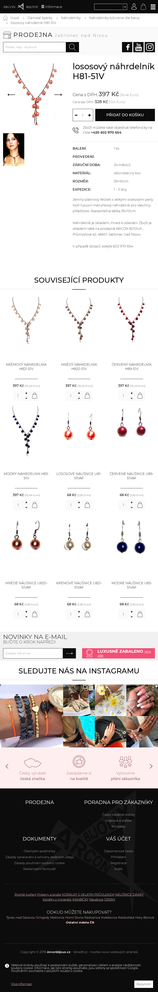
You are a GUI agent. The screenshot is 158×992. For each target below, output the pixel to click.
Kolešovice (109, 917)
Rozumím (144, 984)
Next (151, 768)
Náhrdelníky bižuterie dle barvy (114, 18)
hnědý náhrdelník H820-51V (79, 367)
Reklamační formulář (39, 869)
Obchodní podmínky (39, 851)
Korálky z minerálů (57, 899)
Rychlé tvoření (25, 894)
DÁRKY (138, 894)
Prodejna (60, 35)
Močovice (57, 917)
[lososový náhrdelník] (13, 149)
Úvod (14, 18)
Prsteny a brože (49, 894)
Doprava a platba (118, 820)
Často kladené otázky (118, 815)
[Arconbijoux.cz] (20, 7)
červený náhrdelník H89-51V (132, 367)
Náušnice (96, 899)
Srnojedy (42, 917)
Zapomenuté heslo (118, 851)
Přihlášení (118, 857)
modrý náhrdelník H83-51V (26, 476)
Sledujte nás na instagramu (79, 670)
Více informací (21, 984)
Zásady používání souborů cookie (39, 863)
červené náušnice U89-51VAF (132, 476)
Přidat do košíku (125, 115)
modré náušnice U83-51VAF (132, 585)
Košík (118, 869)
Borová (148, 917)
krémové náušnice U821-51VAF (79, 585)
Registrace (118, 863)
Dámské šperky (39, 18)
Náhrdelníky (71, 18)
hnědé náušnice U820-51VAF (26, 585)
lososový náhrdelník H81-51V (33, 23)
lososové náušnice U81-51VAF (79, 476)
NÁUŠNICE (123, 894)
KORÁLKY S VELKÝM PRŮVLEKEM (88, 894)
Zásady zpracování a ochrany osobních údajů (39, 857)
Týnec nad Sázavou (20, 917)
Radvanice (92, 917)
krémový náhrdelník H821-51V (26, 367)
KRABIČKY (80, 899)
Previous (7, 768)
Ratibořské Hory (130, 917)
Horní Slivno (74, 917)
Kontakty (118, 826)
